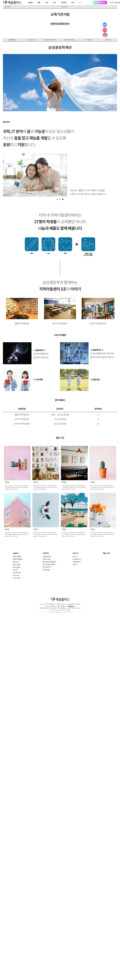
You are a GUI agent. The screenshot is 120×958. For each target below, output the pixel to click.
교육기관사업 (7, 6)
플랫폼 (30, 3)
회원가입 (117, 3)
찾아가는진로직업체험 (67, 40)
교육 (54, 3)
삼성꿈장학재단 (10, 40)
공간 (46, 3)
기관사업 (63, 3)
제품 (38, 3)
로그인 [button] (112, 3)
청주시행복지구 (86, 40)
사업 (72, 3)
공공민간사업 (64, 6)
